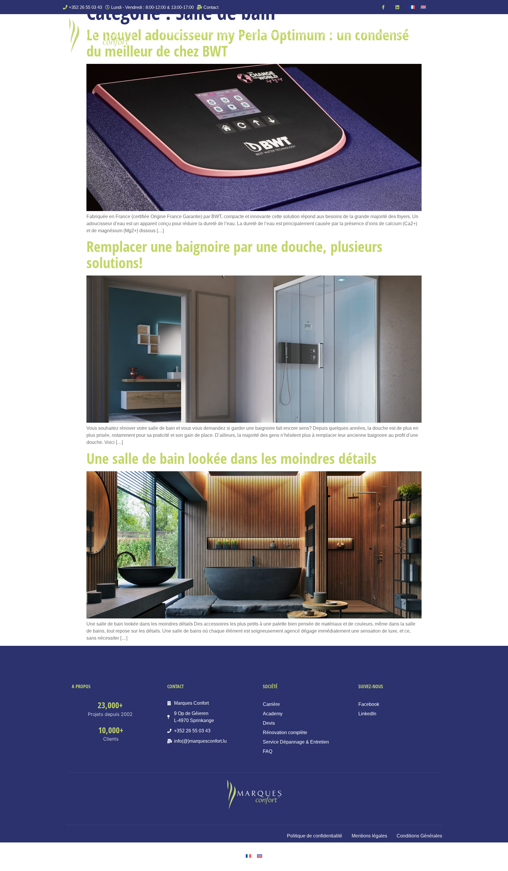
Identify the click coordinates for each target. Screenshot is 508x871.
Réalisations (379, 34)
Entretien (307, 34)
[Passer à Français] (412, 7)
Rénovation (268, 34)
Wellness (338, 34)
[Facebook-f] (383, 7)
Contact (412, 34)
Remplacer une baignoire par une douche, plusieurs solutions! (234, 254)
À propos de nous (183, 34)
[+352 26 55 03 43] (83, 7)
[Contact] (208, 7)
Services (230, 34)
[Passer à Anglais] (423, 7)
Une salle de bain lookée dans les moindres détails (231, 458)
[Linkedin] (397, 7)
